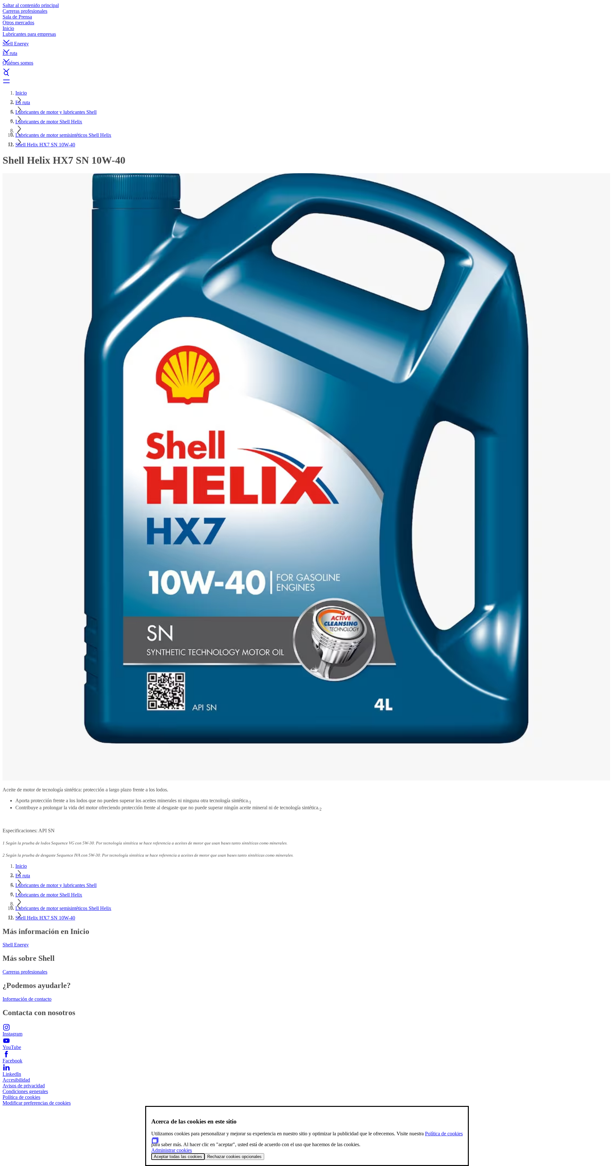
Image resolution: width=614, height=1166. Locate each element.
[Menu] (307, 81)
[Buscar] (307, 73)
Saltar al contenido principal (31, 5)
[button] (307, 36)
